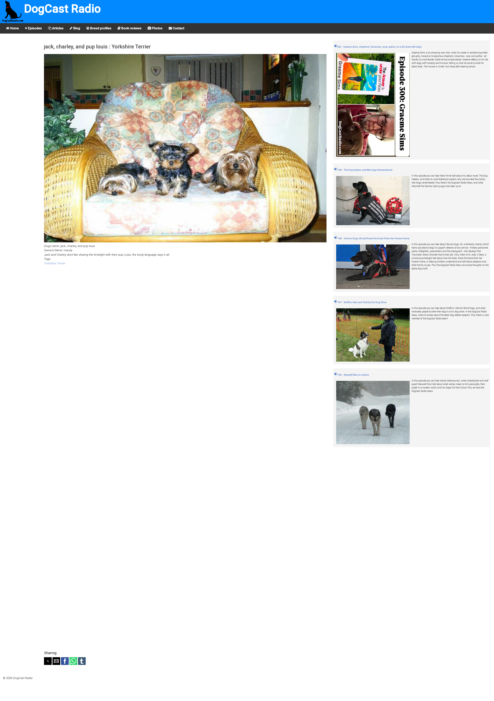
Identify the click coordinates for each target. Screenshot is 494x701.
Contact (178, 28)
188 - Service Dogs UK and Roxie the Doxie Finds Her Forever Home (373, 238)
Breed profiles (100, 28)
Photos (156, 28)
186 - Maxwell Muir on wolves (353, 375)
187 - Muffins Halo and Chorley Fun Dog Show (362, 302)
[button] (48, 661)
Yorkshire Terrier (54, 263)
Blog (76, 28)
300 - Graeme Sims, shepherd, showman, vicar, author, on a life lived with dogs (379, 47)
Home (14, 28)
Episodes (34, 28)
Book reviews (131, 28)
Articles (57, 28)
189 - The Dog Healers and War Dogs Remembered (364, 170)
